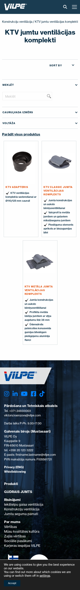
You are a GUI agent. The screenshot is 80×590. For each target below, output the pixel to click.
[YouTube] (24, 393)
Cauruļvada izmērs (17, 112)
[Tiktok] (42, 393)
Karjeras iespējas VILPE (22, 546)
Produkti (11, 484)
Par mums (12, 522)
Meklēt (8, 84)
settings (45, 575)
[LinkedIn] (15, 393)
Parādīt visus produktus (21, 134)
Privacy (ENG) (14, 467)
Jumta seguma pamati (21, 514)
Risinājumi (12, 500)
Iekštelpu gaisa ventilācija (23, 504)
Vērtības (10, 527)
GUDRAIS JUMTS (18, 492)
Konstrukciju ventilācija (17, 21)
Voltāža (8, 123)
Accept (12, 583)
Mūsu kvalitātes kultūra (21, 531)
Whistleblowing (15, 472)
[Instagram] (6, 393)
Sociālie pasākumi (18, 541)
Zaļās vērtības (15, 536)
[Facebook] (33, 393)
